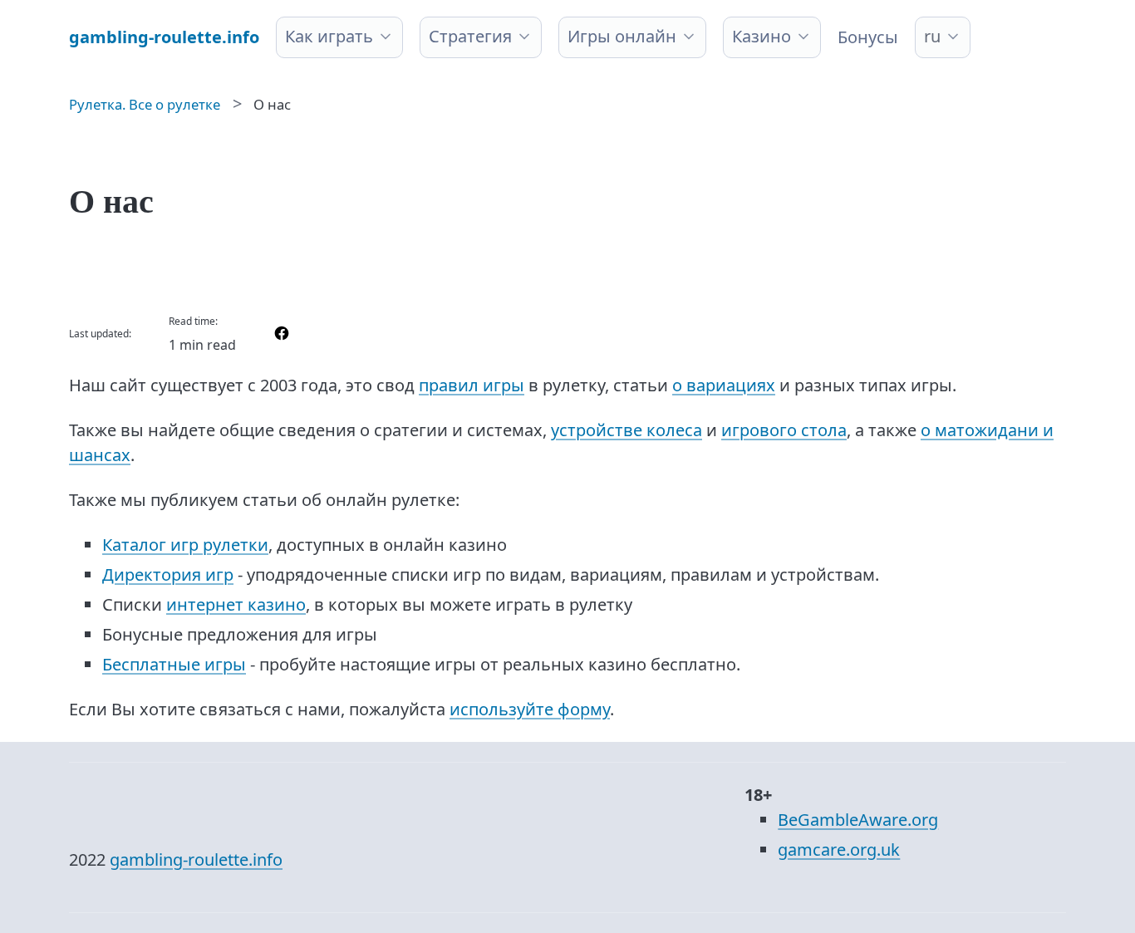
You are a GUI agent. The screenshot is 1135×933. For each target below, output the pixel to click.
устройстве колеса (626, 430)
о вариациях (723, 385)
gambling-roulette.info (196, 859)
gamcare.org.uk (839, 849)
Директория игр (167, 574)
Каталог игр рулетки (185, 544)
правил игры (471, 385)
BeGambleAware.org (858, 819)
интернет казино (236, 604)
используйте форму (530, 709)
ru (932, 36)
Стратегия (470, 36)
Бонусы (868, 37)
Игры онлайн (622, 36)
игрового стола (784, 430)
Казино (761, 36)
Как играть (329, 36)
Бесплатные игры (174, 664)
